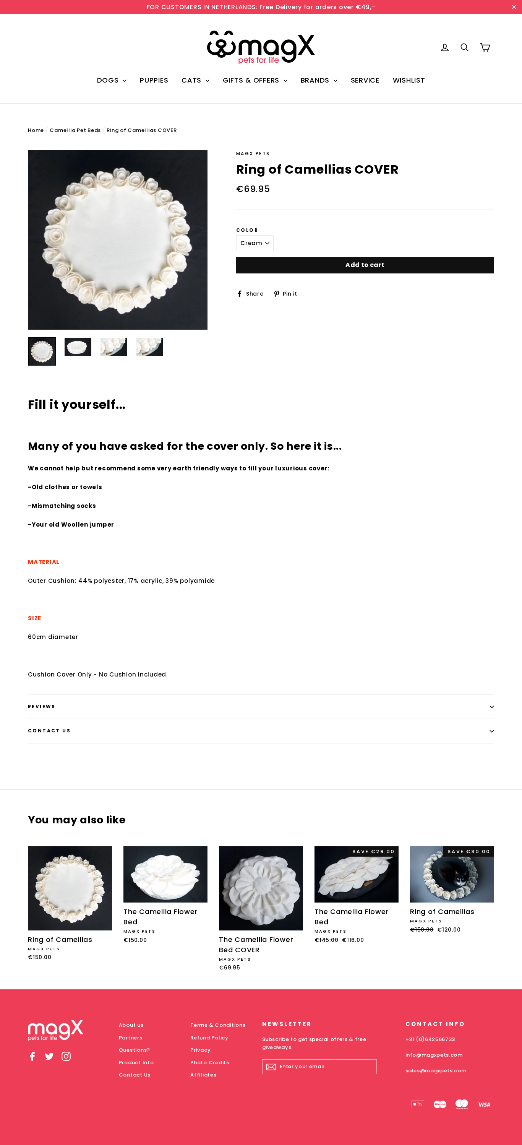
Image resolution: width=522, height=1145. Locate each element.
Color (247, 230)
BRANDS (316, 80)
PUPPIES (154, 80)
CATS (193, 80)
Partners (131, 1037)
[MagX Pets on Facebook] (32, 1056)
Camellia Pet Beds (75, 130)
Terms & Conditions (218, 1025)
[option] (118, 240)
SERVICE (365, 80)
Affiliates (203, 1074)
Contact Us (49, 730)
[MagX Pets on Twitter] (49, 1056)
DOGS (109, 80)
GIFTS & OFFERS (252, 80)
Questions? (135, 1050)
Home (36, 130)
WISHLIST (409, 80)
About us (131, 1025)
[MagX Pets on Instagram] (66, 1056)
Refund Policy (209, 1037)
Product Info (136, 1062)
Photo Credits (209, 1062)
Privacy (200, 1050)
